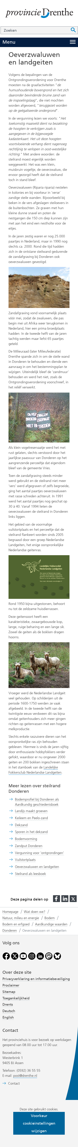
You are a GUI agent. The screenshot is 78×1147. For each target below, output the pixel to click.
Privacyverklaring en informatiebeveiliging (36, 979)
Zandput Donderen (28, 846)
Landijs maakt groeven (31, 811)
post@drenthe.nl (25, 1076)
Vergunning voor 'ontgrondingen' (39, 853)
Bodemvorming (26, 839)
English (8, 1017)
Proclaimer (10, 985)
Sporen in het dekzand (31, 832)
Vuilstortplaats (25, 860)
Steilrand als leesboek (30, 874)
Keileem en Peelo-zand (31, 818)
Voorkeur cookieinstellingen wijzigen (39, 1123)
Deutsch (8, 1011)
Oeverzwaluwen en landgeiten (37, 867)
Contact (14, 1083)
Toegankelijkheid (16, 998)
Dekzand (21, 825)
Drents (7, 1004)
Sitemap (8, 992)
